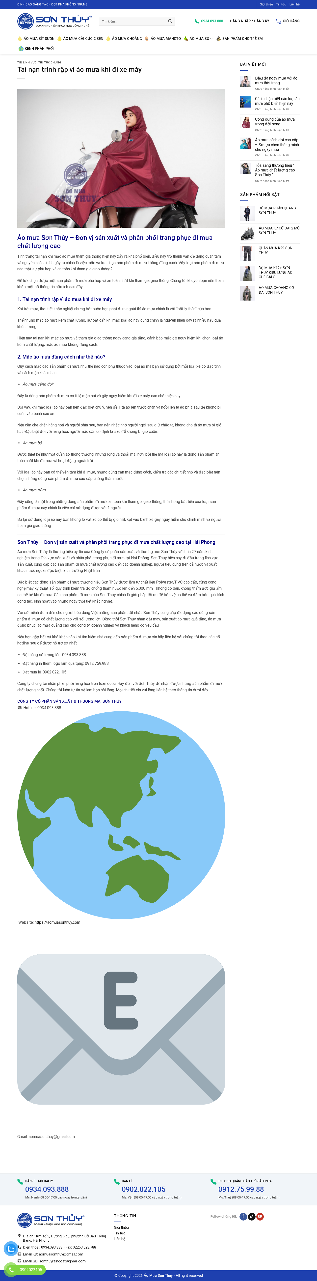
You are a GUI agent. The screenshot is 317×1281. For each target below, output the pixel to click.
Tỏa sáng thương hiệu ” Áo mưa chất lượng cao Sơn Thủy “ (275, 170)
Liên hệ (295, 4)
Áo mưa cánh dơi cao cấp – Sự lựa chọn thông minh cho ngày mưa (277, 145)
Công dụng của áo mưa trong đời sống (275, 121)
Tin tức (281, 4)
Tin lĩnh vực (27, 62)
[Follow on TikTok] (252, 1217)
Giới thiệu (266, 4)
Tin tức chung (49, 62)
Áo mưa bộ (199, 39)
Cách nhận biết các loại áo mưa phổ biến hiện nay (277, 101)
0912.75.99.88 (241, 1189)
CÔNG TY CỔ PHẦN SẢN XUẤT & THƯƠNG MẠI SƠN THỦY (69, 701)
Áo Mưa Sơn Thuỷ (158, 1276)
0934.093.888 (47, 1189)
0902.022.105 (143, 1189)
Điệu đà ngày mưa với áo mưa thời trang (276, 80)
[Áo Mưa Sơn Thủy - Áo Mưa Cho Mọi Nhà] (54, 21)
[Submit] (170, 21)
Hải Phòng (140, 558)
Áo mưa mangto (166, 39)
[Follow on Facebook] (243, 1217)
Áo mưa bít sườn (39, 39)
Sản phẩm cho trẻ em (242, 39)
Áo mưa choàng (127, 39)
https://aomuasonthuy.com (57, 922)
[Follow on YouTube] (260, 1217)
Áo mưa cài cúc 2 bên (83, 39)
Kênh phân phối (39, 49)
